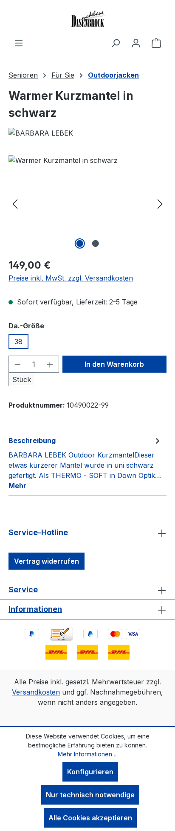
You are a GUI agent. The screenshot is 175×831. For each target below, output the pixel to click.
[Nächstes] (160, 203)
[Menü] (18, 42)
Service (23, 589)
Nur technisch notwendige (90, 794)
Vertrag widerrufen (46, 561)
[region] (87, 203)
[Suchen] (115, 42)
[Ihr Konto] (136, 42)
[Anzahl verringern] (17, 364)
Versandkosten (36, 692)
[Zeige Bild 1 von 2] (79, 243)
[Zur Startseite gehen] (87, 18)
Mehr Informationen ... (88, 754)
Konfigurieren (90, 771)
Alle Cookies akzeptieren (90, 818)
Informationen (35, 609)
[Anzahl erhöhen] (50, 364)
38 (18, 341)
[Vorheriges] (14, 203)
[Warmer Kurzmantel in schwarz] (87, 203)
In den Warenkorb (114, 364)
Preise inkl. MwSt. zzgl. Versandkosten (70, 278)
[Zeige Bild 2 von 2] (95, 243)
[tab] (85, 462)
